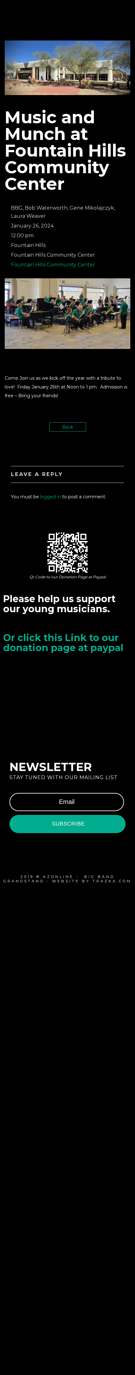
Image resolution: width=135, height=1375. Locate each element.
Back (67, 427)
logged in (50, 497)
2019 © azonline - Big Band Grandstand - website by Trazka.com (67, 879)
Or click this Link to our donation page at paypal (63, 643)
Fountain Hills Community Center (53, 265)
